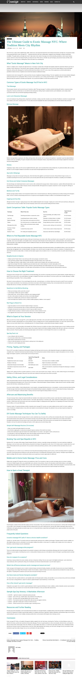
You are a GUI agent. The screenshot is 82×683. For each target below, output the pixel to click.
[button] (73, 1)
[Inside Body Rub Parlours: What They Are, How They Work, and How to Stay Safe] (41, 665)
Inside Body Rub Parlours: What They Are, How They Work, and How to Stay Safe (41, 672)
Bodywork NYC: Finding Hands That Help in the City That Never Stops (54, 672)
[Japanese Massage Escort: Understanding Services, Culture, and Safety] (27, 665)
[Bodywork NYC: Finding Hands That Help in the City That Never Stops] (55, 665)
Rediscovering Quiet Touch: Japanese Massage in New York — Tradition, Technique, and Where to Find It (23, 641)
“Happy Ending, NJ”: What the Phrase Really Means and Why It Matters (13, 672)
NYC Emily (10, 48)
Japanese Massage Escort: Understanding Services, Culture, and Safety (26, 672)
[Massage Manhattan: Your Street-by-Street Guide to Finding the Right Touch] (69, 665)
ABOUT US (23, 1)
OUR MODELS (35, 1)
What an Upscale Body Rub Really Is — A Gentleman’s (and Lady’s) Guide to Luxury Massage (59, 641)
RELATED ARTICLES (12, 658)
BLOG (51, 1)
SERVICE (29, 1)
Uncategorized (9, 38)
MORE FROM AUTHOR (23, 658)
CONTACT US (57, 1)
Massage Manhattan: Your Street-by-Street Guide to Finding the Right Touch (68, 672)
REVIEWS (47, 1)
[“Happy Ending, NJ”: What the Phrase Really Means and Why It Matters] (13, 665)
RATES (41, 1)
